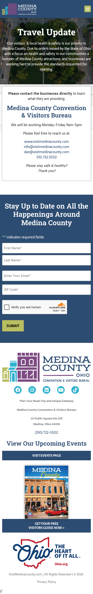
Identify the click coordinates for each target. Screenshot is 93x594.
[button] (87, 9)
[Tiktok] (75, 390)
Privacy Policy (46, 582)
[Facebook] (18, 390)
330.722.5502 (46, 157)
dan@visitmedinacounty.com (46, 152)
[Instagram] (32, 390)
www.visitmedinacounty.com (46, 141)
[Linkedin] (46, 390)
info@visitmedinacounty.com (46, 146)
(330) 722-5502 (46, 432)
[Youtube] (61, 390)
